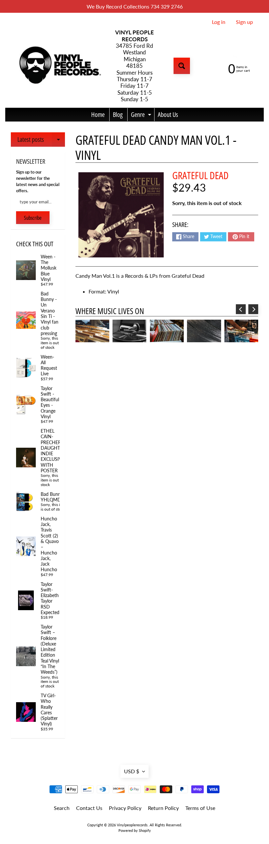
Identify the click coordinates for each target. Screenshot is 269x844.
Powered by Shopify (134, 830)
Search (62, 808)
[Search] (182, 66)
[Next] (253, 309)
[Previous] (241, 309)
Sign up (244, 22)
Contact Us (89, 808)
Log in (218, 22)
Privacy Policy (125, 808)
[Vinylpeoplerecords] (59, 66)
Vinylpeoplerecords (132, 825)
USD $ (131, 771)
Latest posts (41, 141)
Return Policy (163, 808)
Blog (118, 114)
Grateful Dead (200, 175)
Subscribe (33, 217)
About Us (168, 114)
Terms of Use (200, 808)
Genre (142, 115)
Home (98, 114)
